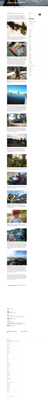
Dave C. (18, 18)
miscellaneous (8, 365)
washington (30, 68)
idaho (29, 43)
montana (30, 50)
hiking (29, 40)
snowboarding (30, 61)
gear (7, 355)
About (10, 7)
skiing (29, 60)
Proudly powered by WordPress (10, 396)
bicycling (8, 348)
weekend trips (30, 71)
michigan (8, 362)
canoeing (30, 33)
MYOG (29, 51)
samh (12, 12)
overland (30, 57)
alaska (29, 29)
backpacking (14, 7)
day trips (8, 351)
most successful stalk (23, 206)
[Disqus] (17, 296)
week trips (8, 386)
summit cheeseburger (31, 65)
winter (29, 72)
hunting (8, 358)
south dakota (8, 379)
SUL (29, 64)
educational (30, 36)
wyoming (30, 75)
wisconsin (30, 74)
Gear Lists (19, 7)
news (29, 53)
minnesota (30, 47)
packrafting (30, 58)
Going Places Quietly (16, 2)
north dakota (30, 54)
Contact (23, 7)
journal (29, 44)
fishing (29, 37)
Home (7, 7)
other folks (8, 372)
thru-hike (30, 67)
